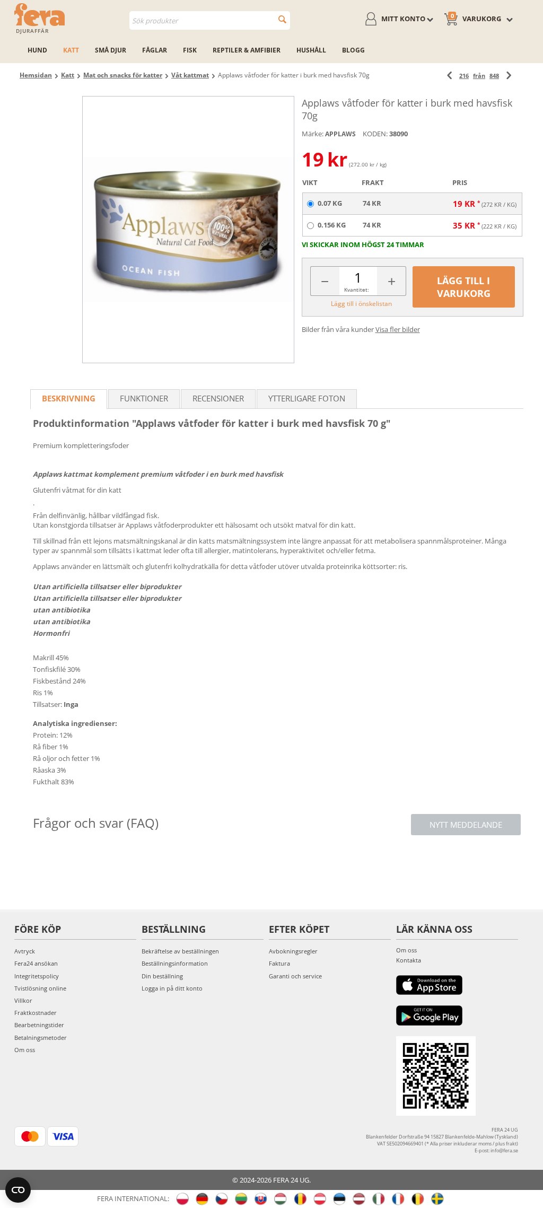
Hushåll (311, 50)
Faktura (279, 963)
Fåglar (154, 50)
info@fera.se (504, 1150)
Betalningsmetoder (40, 1037)
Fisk (190, 50)
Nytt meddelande (466, 824)
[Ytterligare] (508, 75)
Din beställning (162, 976)
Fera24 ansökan (36, 963)
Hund (37, 50)
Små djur (110, 50)
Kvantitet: (356, 289)
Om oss (24, 1050)
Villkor (23, 1000)
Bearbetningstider (39, 1025)
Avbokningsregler (293, 951)
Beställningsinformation (175, 963)
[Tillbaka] (449, 75)
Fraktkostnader (35, 1013)
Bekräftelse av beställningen (180, 951)
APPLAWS (340, 133)
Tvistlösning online (40, 988)
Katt (71, 50)
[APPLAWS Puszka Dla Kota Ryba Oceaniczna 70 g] (188, 230)
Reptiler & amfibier (247, 50)
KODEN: (375, 133)
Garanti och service (295, 976)
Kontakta (408, 960)
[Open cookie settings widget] (18, 1190)
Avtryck (24, 951)
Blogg (353, 50)
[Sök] (282, 19)
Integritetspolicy (36, 976)
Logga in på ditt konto (172, 988)
